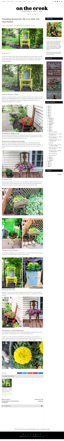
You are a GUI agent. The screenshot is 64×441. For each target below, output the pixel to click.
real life (31, 1)
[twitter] (23, 434)
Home (3, 1)
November (51, 119)
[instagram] (55, 1)
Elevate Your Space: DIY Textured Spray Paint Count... (55, 148)
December (51, 118)
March (50, 157)
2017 (49, 163)
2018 (49, 161)
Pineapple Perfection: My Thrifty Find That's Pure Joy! (54, 95)
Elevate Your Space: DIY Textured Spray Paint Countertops (54, 87)
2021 (49, 113)
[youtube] (60, 1)
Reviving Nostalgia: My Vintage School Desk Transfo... (55, 137)
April (50, 130)
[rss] (33, 434)
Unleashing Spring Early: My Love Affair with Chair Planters (7, 390)
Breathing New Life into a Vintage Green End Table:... (55, 134)
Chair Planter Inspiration (18, 25)
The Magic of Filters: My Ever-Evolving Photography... (55, 145)
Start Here (10, 1)
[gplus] (28, 434)
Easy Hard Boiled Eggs (53, 153)
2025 (49, 107)
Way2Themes (30, 436)
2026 (49, 106)
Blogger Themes (41, 436)
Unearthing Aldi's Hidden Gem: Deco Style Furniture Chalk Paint (54, 72)
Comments (33, 25)
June (50, 127)
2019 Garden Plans (52, 155)
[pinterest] (62, 1)
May (50, 129)
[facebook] (53, 1)
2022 (49, 112)
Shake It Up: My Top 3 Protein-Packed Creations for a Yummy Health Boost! (54, 65)
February (51, 158)
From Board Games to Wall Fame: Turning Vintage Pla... (55, 151)
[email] (57, 1)
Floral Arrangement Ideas (26, 25)
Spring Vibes (51, 142)
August (50, 124)
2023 (49, 110)
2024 (49, 109)
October (50, 121)
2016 (49, 164)
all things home (21, 1)
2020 (49, 115)
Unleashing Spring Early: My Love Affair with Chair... (55, 140)
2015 (49, 166)
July (50, 126)
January (50, 160)
